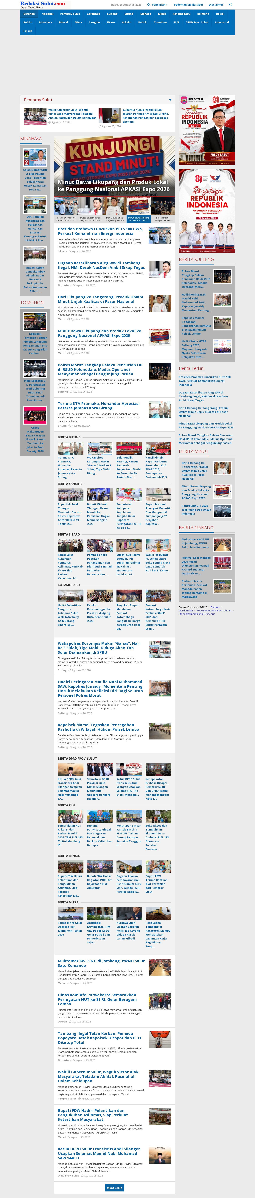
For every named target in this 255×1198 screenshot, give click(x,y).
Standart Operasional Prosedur (197, 613)
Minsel (62, 1137)
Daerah (62, 1021)
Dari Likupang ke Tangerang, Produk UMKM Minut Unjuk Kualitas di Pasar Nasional (100, 299)
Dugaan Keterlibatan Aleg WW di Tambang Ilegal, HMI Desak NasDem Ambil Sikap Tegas (101, 265)
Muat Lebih (114, 1188)
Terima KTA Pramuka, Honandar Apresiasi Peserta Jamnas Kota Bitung (99, 405)
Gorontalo (64, 285)
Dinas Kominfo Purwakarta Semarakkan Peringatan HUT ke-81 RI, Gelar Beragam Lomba (97, 999)
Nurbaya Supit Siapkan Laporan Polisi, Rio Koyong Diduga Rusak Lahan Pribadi (128, 930)
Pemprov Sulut (38, 99)
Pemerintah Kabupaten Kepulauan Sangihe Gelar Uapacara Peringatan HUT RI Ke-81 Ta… (128, 516)
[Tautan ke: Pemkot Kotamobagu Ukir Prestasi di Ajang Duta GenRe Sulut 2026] (100, 596)
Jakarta (62, 251)
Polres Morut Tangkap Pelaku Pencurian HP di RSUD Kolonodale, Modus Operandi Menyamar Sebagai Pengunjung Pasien (114, 182)
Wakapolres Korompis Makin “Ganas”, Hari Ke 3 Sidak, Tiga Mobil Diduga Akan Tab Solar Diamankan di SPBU (99, 648)
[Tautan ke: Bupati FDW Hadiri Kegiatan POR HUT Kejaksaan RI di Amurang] (100, 866)
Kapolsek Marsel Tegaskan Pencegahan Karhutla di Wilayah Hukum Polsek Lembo (98, 727)
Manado (63, 983)
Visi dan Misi (186, 610)
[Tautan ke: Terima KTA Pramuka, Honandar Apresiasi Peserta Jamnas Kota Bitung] (160, 409)
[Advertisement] (127, 63)
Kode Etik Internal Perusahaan (214, 610)
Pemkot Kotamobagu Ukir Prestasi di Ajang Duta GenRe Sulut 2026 (99, 613)
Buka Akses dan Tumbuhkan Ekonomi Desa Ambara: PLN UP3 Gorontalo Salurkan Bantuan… (157, 837)
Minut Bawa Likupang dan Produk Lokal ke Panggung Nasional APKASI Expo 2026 (99, 333)
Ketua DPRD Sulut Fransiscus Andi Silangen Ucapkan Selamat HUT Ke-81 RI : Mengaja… (128, 786)
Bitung (62, 425)
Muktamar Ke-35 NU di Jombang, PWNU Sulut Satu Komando (101, 963)
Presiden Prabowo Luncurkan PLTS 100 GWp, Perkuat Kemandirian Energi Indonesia (100, 231)
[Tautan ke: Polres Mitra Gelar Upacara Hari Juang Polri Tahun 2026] (70, 913)
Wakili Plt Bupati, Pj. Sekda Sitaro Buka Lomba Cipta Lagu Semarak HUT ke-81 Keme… (158, 562)
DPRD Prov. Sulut (68, 1175)
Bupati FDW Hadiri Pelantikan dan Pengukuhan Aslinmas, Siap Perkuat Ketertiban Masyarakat (93, 1115)
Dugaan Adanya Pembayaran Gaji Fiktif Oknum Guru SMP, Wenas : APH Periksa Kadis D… (128, 883)
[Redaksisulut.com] (45, 4)
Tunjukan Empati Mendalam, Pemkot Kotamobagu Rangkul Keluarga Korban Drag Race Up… (128, 616)
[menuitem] (66, 210)
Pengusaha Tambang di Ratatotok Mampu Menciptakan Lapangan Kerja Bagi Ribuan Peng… (158, 934)
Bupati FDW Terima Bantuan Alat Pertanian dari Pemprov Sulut (156, 883)
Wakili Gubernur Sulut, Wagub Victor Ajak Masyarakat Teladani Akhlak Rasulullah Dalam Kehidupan (72, 113)
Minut (62, 319)
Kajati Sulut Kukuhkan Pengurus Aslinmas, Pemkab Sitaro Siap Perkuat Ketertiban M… (70, 566)
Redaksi (215, 607)
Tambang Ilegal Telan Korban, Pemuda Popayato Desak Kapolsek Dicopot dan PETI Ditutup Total (99, 1038)
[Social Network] (230, 4)
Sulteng (63, 391)
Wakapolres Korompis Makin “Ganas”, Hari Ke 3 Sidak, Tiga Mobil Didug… (99, 465)
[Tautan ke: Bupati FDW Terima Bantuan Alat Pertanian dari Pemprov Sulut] (158, 866)
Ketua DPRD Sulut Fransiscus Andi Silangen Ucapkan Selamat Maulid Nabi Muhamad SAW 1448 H (99, 1153)
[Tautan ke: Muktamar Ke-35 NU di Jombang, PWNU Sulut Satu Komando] (160, 966)
